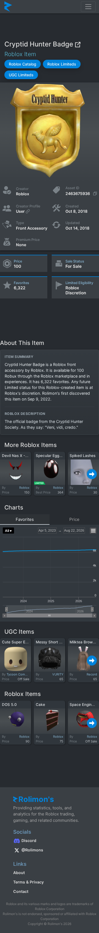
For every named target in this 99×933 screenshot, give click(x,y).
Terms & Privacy (28, 882)
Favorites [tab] (25, 519)
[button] (22, 64)
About (19, 872)
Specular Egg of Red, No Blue (62, 455)
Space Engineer (83, 704)
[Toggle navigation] (88, 6)
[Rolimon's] (8, 6)
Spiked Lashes (82, 455)
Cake (40, 704)
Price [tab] (74, 519)
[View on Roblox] (77, 44)
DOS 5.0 (9, 704)
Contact (20, 891)
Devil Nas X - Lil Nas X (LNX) (27, 455)
